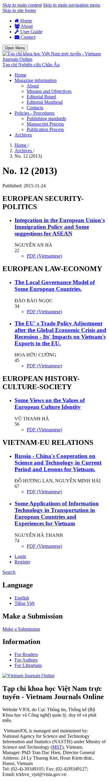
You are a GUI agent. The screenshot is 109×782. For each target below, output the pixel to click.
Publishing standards (46, 118)
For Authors (26, 659)
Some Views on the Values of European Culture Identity (50, 403)
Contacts (35, 107)
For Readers (26, 654)
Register (22, 561)
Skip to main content (22, 5)
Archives (23, 134)
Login (20, 556)
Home (25, 20)
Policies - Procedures (34, 113)
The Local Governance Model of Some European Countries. (55, 285)
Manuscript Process (45, 123)
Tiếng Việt (25, 603)
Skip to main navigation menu (71, 5)
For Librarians (28, 665)
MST (57, 747)
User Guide (30, 31)
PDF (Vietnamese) (44, 255)
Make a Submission (21, 629)
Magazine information (36, 80)
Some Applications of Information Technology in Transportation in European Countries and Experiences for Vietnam (57, 513)
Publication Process (45, 129)
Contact (27, 37)
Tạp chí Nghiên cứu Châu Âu (31, 64)
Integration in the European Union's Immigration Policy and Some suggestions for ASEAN (60, 227)
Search (8, 572)
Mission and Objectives (49, 91)
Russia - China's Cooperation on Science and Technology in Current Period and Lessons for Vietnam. (58, 462)
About (26, 26)
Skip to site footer (19, 10)
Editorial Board (41, 96)
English (22, 597)
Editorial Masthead (45, 102)
